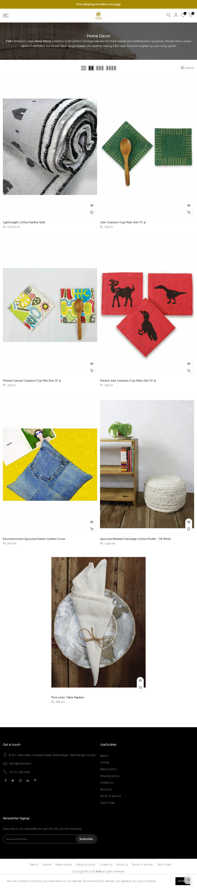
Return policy (108, 769)
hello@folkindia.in (20, 763)
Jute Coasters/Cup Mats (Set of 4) (123, 222)
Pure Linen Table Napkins (67, 697)
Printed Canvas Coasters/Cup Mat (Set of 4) (32, 380)
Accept (183, 881)
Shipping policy (110, 775)
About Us (106, 789)
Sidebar (189, 67)
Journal (104, 762)
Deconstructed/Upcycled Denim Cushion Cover (34, 538)
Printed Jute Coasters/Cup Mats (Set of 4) (128, 380)
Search (104, 755)
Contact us (106, 782)
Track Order (107, 802)
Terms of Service (110, 796)
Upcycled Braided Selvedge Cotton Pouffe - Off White (135, 538)
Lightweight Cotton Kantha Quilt (24, 222)
